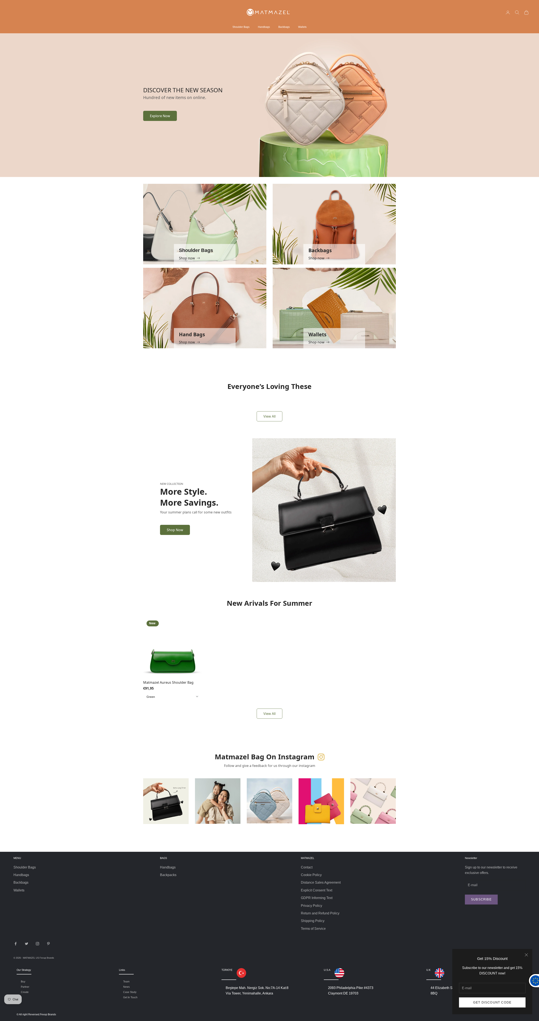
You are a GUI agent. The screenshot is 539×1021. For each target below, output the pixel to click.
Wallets (302, 26)
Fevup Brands (47, 958)
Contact (306, 867)
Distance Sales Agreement (321, 882)
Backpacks (168, 875)
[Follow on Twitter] (26, 944)
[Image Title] (324, 104)
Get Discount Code (492, 1002)
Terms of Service (313, 928)
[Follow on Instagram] (37, 944)
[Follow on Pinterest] (48, 944)
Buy (23, 981)
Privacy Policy (311, 905)
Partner (25, 986)
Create (25, 992)
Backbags (284, 26)
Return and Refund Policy (320, 913)
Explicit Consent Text (316, 890)
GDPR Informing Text (316, 898)
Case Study (129, 992)
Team (126, 981)
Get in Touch (130, 997)
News (126, 986)
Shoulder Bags (240, 26)
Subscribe (481, 899)
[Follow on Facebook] (15, 944)
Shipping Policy (312, 921)
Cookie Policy (311, 875)
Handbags (264, 26)
